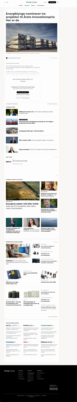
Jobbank (33, 5)
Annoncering (20, 376)
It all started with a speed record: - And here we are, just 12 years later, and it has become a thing (49, 346)
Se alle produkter (21, 378)
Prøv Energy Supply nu (23, 92)
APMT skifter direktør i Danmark (30, 354)
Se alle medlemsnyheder (52, 316)
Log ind (27, 94)
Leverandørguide (40, 5)
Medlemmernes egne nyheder (14, 241)
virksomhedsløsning (26, 98)
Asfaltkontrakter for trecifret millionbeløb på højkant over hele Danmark (13, 351)
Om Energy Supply (40, 378)
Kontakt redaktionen (40, 372)
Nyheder (21, 5)
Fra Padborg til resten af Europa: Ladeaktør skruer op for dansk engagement (47, 337)
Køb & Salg (27, 5)
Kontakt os (39, 374)
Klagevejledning (30, 377)
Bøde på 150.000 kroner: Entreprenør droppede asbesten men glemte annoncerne (31, 329)
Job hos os (39, 376)
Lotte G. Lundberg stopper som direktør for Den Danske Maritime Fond (30, 351)
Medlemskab (20, 374)
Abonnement (20, 372)
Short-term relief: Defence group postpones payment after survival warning (48, 351)
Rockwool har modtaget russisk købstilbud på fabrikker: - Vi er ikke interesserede (30, 334)
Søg (7, 2)
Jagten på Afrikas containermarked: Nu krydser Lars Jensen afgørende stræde (30, 346)
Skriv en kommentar (53, 103)
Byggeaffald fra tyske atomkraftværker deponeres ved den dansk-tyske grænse (14, 346)
